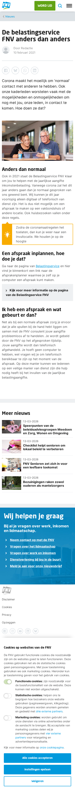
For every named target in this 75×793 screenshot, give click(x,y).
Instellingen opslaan (37, 769)
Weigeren (38, 781)
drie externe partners (49, 711)
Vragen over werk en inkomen (33, 553)
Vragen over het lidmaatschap (32, 546)
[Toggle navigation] (69, 6)
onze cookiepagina (52, 747)
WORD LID (45, 5)
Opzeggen (8, 622)
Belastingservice (47, 266)
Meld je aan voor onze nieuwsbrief (36, 566)
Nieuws (10, 16)
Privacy (6, 614)
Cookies (7, 607)
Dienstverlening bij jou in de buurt (35, 559)
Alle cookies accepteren (37, 757)
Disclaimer (8, 599)
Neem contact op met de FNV (32, 540)
